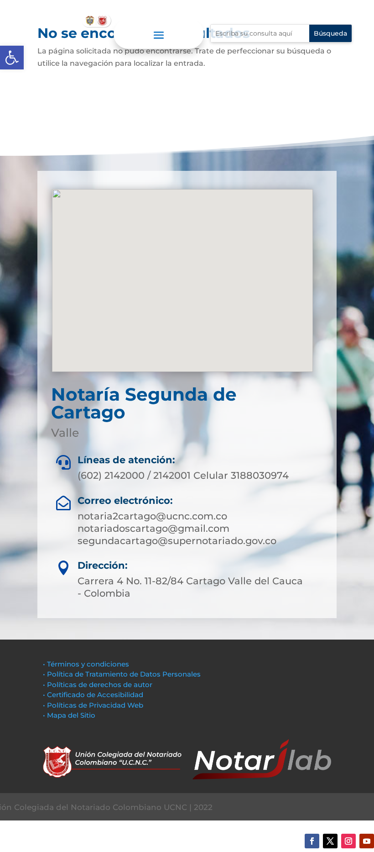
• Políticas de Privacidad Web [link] (93, 705)
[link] (12, 57)
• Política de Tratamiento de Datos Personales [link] (122, 674)
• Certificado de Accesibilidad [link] (93, 694)
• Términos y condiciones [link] (86, 664)
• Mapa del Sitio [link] (70, 715)
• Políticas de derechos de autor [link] (97, 684)
